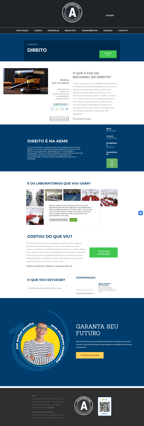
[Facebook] (52, 109)
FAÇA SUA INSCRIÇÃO (103, 252)
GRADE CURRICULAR (60, 94)
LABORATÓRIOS (62, 99)
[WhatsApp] (57, 109)
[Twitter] (67, 109)
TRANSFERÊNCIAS (90, 30)
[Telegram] (62, 109)
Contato (123, 30)
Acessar (110, 15)
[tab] (47, 288)
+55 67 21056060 (48, 407)
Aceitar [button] (73, 220)
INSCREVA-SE (108, 54)
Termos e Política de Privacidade (42, 412)
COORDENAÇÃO (62, 96)
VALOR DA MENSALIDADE (112, 163)
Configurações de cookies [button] (58, 220)
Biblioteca (70, 30)
